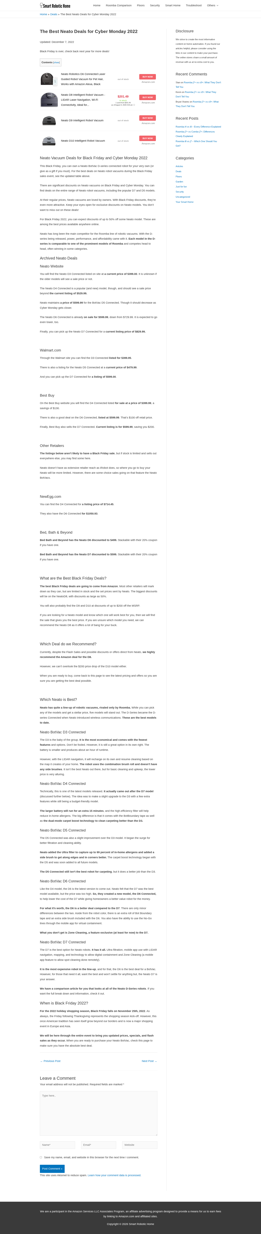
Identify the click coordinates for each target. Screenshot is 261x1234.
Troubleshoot (194, 5)
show (56, 62)
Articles (179, 166)
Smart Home (172, 5)
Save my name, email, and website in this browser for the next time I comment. (91, 1157)
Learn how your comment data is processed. (114, 1175)
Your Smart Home (184, 202)
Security (155, 5)
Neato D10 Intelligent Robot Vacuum (83, 140)
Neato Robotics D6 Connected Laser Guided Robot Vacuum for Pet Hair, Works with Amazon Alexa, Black (83, 79)
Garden (179, 181)
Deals (178, 171)
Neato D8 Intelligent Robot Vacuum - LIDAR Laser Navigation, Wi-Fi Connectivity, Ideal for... (83, 99)
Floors (141, 5)
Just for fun (181, 186)
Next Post (149, 1061)
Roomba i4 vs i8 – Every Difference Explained (198, 126)
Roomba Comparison (119, 5)
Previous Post (50, 1061)
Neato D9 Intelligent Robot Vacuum (82, 120)
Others (211, 5)
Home (96, 5)
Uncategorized (183, 197)
